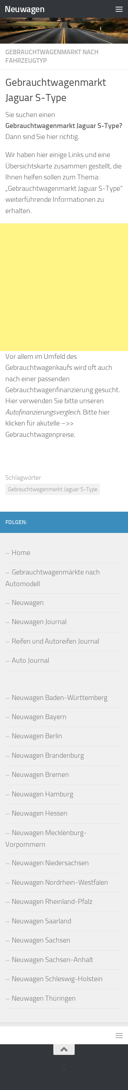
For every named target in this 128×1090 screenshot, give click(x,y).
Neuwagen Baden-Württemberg (59, 698)
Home (21, 553)
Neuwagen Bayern (39, 717)
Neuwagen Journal (39, 622)
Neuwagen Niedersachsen (50, 863)
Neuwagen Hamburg (42, 794)
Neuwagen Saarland (41, 921)
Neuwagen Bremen (40, 775)
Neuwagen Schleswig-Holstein (57, 979)
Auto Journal (30, 660)
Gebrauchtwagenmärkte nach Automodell (52, 578)
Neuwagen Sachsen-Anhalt (52, 960)
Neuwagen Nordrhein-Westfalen (60, 882)
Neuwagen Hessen (40, 813)
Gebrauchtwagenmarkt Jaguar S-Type (52, 489)
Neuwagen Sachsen (41, 940)
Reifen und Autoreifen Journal (55, 641)
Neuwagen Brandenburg (48, 755)
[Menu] (119, 9)
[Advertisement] (64, 287)
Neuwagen (24, 9)
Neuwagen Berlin (37, 736)
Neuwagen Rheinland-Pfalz (52, 901)
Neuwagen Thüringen (44, 998)
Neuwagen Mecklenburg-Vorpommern (46, 839)
